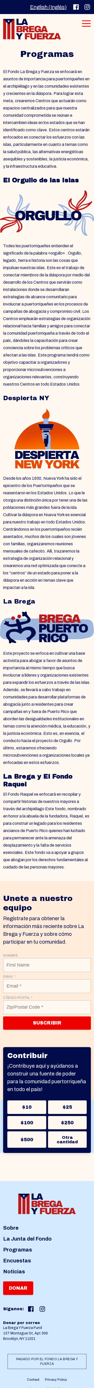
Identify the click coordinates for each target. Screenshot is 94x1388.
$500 (26, 1139)
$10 (27, 1107)
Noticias (14, 1271)
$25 (67, 1107)
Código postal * (18, 998)
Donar (18, 1288)
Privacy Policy (56, 1379)
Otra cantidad (67, 1139)
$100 (26, 1122)
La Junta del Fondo (27, 1239)
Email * (9, 976)
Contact (33, 1379)
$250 (67, 1122)
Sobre (11, 1228)
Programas (17, 1250)
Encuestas (17, 1260)
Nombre (10, 955)
